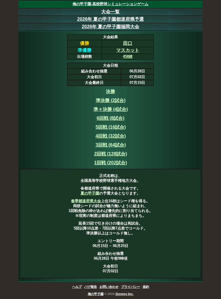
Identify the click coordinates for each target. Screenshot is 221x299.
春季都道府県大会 (86, 201)
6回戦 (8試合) (110, 118)
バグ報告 (90, 286)
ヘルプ (77, 286)
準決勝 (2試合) (110, 100)
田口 (127, 43)
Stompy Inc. (124, 294)
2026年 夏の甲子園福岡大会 (110, 26)
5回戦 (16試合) (111, 127)
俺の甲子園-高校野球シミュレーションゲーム (110, 4)
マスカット (127, 50)
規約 (146, 286)
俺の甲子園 (96, 294)
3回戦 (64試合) (111, 144)
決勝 (110, 91)
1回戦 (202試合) (110, 162)
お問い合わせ (109, 286)
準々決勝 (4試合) (111, 109)
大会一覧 (110, 11)
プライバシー (130, 286)
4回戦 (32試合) (111, 136)
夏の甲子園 (90, 193)
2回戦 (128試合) (110, 153)
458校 (128, 56)
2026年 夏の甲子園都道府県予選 (110, 19)
